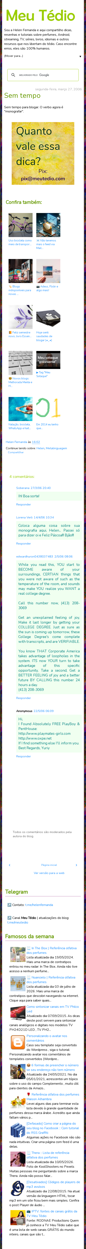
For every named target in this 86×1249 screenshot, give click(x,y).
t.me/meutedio (17, 922)
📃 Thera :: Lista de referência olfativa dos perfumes (48, 1155)
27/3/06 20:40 (41, 488)
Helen (40, 448)
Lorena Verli (24, 517)
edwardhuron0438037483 (34, 556)
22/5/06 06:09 (44, 711)
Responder (23, 504)
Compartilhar (16, 452)
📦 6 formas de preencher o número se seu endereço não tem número (53, 1067)
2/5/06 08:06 (63, 556)
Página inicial (49, 865)
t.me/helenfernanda (39, 905)
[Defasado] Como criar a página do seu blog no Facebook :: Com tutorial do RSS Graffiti (53, 1128)
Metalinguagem (56, 448)
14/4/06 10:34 (44, 517)
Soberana (22, 488)
